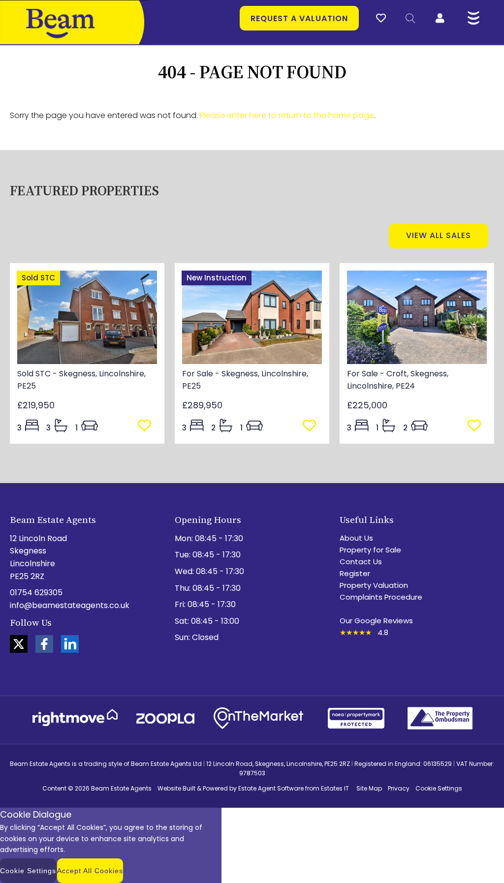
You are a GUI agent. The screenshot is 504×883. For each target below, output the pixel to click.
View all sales (438, 235)
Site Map (369, 788)
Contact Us (361, 561)
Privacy (399, 788)
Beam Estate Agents (121, 788)
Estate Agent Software (271, 788)
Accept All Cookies (90, 871)
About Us (356, 538)
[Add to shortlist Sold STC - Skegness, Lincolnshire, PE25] (147, 426)
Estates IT (335, 788)
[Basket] (381, 17)
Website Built (176, 788)
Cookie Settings (438, 788)
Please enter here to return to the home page (287, 115)
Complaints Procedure (381, 597)
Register (355, 573)
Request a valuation (299, 18)
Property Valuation (374, 585)
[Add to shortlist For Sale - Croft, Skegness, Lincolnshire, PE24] (477, 426)
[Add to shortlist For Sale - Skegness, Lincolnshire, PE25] (312, 426)
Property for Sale (370, 550)
